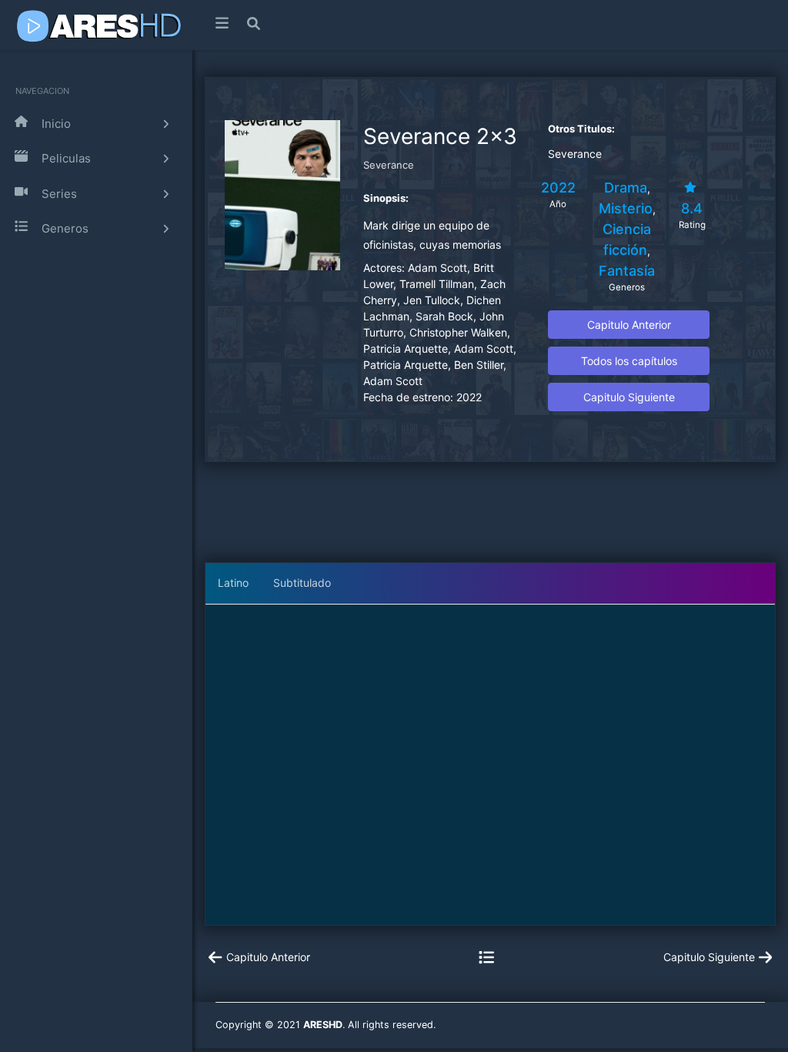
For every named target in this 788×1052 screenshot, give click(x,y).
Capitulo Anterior (629, 324)
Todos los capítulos (629, 360)
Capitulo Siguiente (629, 397)
